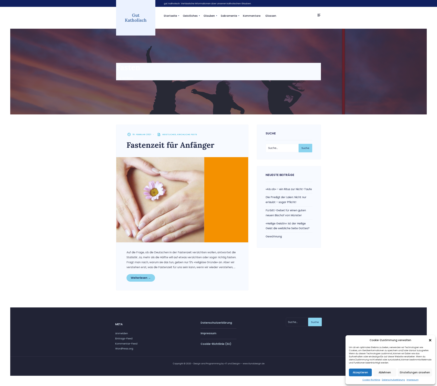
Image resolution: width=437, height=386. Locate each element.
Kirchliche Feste (187, 134)
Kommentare (251, 16)
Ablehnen (385, 372)
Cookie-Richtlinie (371, 379)
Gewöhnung (274, 236)
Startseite (170, 16)
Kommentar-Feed (126, 343)
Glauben (209, 16)
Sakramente (229, 16)
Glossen (270, 16)
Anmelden (121, 333)
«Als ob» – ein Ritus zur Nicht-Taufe (289, 189)
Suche (305, 148)
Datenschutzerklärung (393, 379)
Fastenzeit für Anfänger (170, 145)
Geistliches (190, 16)
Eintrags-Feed (123, 338)
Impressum (413, 379)
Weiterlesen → (141, 278)
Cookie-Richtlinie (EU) (216, 344)
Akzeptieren (360, 372)
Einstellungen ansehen (415, 372)
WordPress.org (124, 348)
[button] (430, 340)
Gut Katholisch (136, 17)
